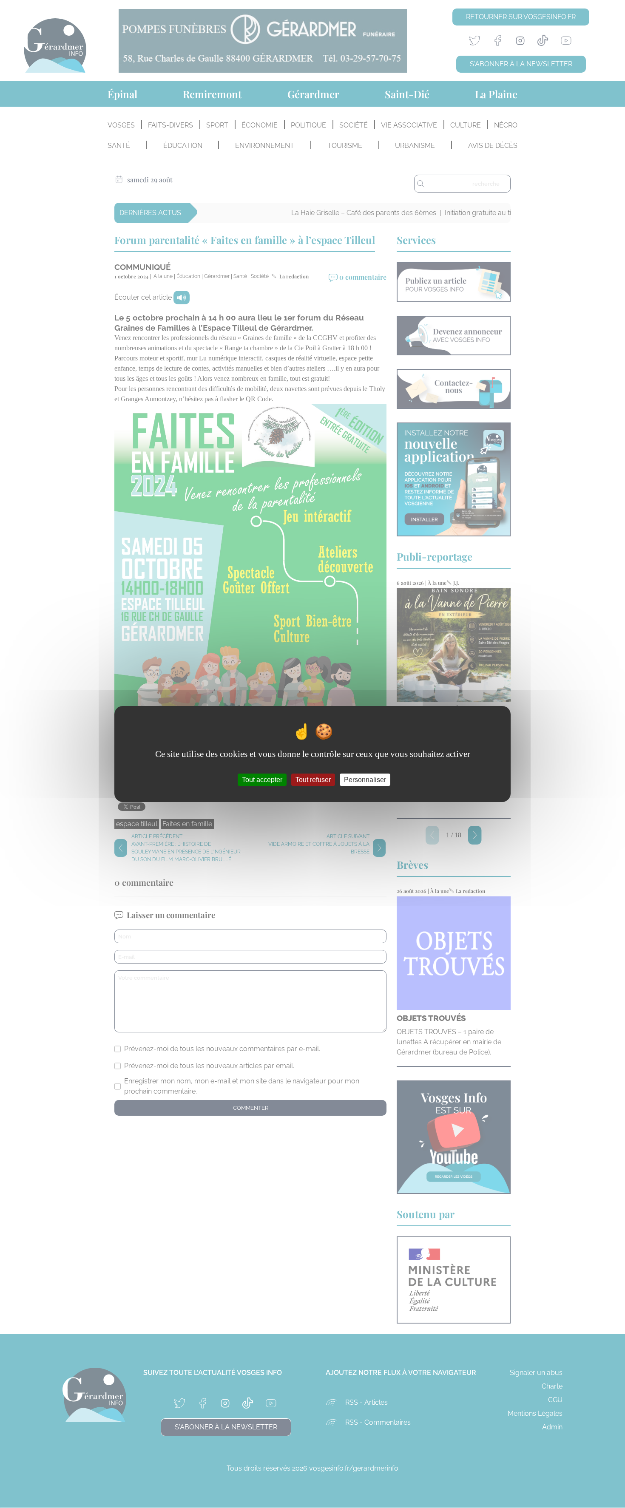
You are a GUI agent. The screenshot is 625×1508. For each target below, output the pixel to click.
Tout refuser (313, 779)
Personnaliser (365, 779)
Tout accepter (262, 779)
